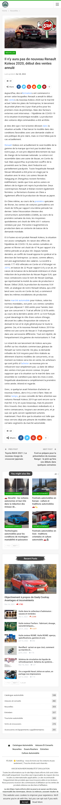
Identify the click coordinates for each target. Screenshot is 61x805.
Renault (8, 145)
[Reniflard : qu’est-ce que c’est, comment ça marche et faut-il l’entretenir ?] (11, 650)
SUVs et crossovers (13, 724)
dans (45, 125)
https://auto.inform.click (39, 772)
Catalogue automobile (14, 695)
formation (27, 93)
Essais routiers (31, 749)
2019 (7, 267)
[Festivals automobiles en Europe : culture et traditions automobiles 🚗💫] (44, 486)
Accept (25, 802)
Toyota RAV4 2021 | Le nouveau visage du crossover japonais (16, 456)
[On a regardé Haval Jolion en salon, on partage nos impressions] (11, 674)
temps (14, 396)
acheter (25, 363)
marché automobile (20, 300)
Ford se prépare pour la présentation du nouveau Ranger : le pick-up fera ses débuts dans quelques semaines (44, 459)
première (39, 201)
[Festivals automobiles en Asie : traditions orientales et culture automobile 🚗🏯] (44, 519)
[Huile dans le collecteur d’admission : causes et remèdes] (11, 614)
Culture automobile (40, 493)
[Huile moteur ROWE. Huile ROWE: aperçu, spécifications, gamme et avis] (11, 638)
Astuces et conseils (13, 493)
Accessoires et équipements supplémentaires (24, 729)
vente (11, 99)
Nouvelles (10, 53)
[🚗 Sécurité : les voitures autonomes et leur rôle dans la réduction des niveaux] (17, 486)
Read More (37, 802)
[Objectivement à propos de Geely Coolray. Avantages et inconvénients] (30, 579)
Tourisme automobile (14, 718)
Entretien (8, 712)
